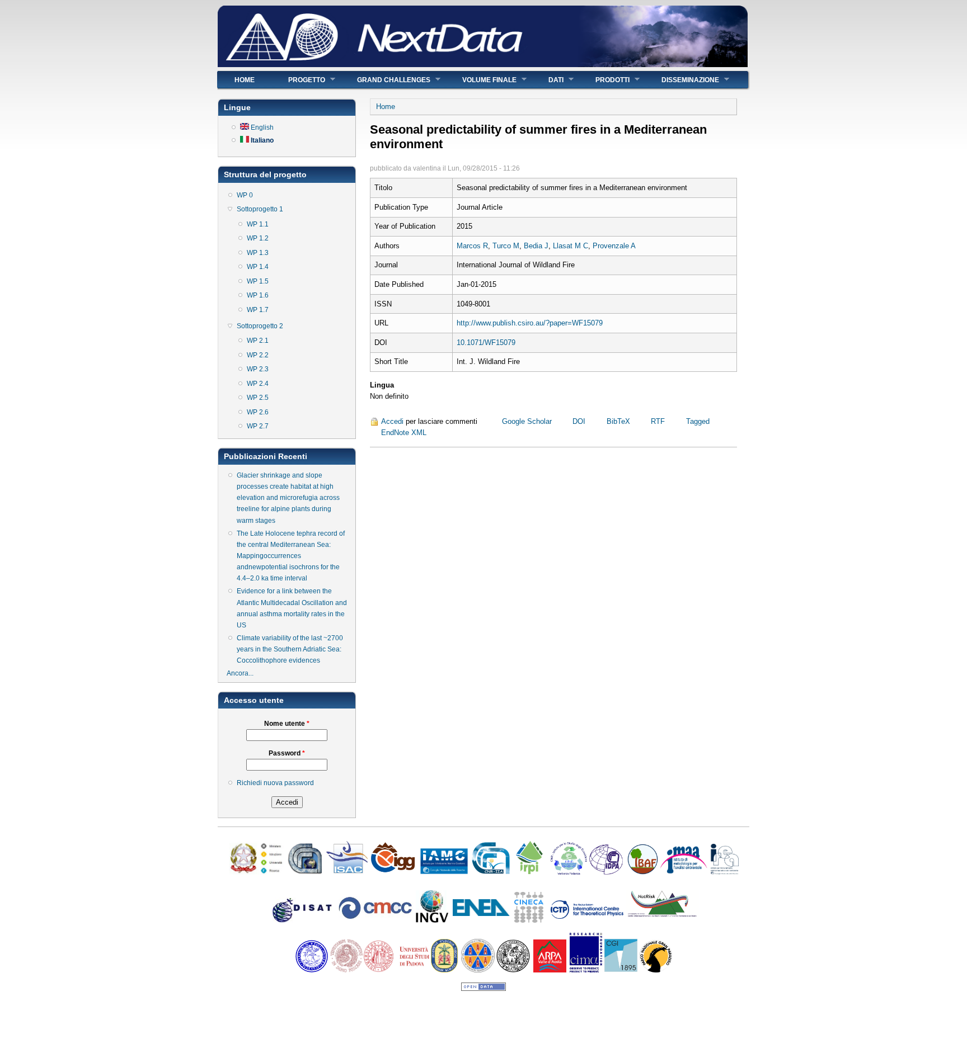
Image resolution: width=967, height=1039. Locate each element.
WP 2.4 (258, 384)
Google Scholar (527, 421)
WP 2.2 (258, 355)
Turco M (505, 246)
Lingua (382, 385)
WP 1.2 (258, 238)
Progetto (298, 79)
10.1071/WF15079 (486, 342)
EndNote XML (403, 432)
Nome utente (286, 724)
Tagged (698, 421)
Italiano (261, 140)
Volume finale (481, 79)
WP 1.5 (258, 281)
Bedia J (536, 246)
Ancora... (240, 673)
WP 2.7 (258, 426)
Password (287, 753)
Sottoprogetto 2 (260, 326)
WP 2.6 (258, 412)
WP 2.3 (258, 369)
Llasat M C (570, 246)
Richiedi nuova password (275, 783)
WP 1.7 (258, 310)
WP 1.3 (258, 253)
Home (244, 80)
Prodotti (604, 79)
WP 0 (245, 195)
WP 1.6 (258, 295)
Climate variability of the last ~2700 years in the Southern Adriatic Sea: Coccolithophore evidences (290, 649)
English (261, 127)
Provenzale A (614, 246)
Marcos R (472, 246)
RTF (658, 421)
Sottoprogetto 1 (260, 209)
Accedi (392, 421)
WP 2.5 (258, 398)
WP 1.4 (258, 267)
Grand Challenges (385, 79)
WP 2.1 (258, 340)
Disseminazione (682, 79)
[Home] (483, 64)
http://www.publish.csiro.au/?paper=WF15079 (530, 323)
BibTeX (618, 421)
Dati (548, 79)
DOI (578, 421)
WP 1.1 (258, 224)
